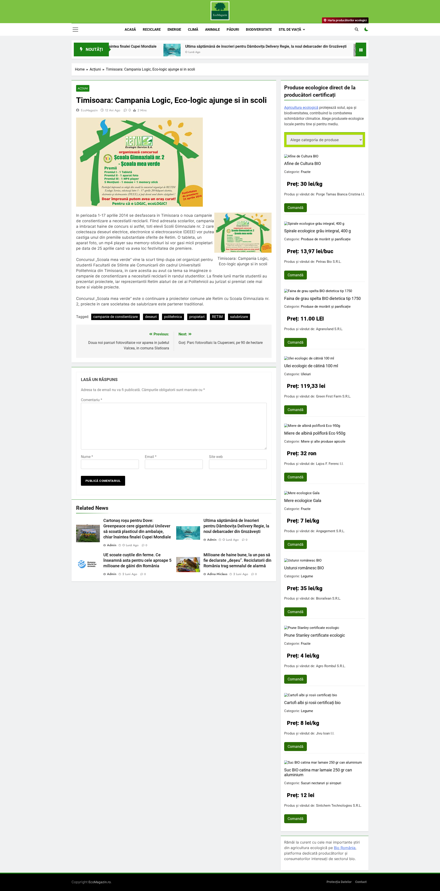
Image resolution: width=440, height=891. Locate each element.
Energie (174, 29)
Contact (361, 882)
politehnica (173, 317)
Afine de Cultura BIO (302, 163)
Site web (216, 457)
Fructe (306, 172)
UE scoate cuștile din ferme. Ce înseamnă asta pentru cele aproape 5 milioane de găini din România (137, 560)
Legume (307, 576)
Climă (193, 29)
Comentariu (91, 400)
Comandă (295, 208)
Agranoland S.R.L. (329, 329)
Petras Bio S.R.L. (328, 262)
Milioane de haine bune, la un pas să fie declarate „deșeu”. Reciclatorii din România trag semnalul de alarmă (237, 560)
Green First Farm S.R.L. (333, 396)
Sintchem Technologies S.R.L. (339, 805)
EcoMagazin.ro (99, 882)
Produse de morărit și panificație (326, 239)
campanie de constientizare (115, 317)
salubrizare (239, 317)
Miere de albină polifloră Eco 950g (314, 433)
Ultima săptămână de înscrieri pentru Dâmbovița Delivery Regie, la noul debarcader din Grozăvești (235, 46)
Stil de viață (290, 29)
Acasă (130, 29)
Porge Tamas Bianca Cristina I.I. (340, 194)
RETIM (217, 317)
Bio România (344, 847)
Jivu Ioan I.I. (325, 733)
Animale (212, 29)
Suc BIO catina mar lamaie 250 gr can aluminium (318, 772)
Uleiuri (306, 374)
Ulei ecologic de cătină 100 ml (311, 365)
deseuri (151, 317)
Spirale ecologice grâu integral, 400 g (317, 230)
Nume (87, 457)
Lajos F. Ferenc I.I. (330, 464)
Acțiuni (83, 88)
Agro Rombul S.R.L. (331, 666)
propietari (197, 317)
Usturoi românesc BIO (304, 567)
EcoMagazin (89, 110)
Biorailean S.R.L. (328, 598)
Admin (111, 545)
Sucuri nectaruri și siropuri (321, 783)
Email (151, 457)
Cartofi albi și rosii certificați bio (312, 702)
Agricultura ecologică (301, 107)
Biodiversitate (259, 29)
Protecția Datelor (339, 882)
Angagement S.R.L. (330, 531)
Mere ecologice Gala (302, 500)
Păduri (233, 29)
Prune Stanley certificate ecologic (314, 635)
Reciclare (152, 29)
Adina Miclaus (217, 574)
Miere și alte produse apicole (323, 441)
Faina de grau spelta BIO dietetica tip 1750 (322, 298)
